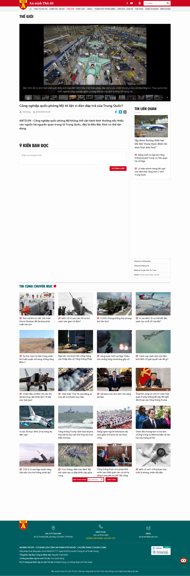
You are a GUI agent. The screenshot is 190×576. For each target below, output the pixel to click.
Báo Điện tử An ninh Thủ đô (23, 5)
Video (89, 9)
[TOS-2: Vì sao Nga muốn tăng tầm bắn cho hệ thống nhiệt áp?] (36, 455)
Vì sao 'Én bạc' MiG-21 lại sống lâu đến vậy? (35, 433)
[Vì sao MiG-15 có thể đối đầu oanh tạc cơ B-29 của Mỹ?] (153, 303)
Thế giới (70, 9)
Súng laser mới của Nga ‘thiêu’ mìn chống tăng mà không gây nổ (113, 358)
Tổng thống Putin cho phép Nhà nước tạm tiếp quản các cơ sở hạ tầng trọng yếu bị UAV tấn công (113, 472)
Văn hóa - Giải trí (125, 9)
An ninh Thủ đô (41, 3)
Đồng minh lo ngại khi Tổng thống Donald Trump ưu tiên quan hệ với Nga (151, 158)
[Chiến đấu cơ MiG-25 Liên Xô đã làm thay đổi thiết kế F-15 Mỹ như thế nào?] (36, 379)
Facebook (115, 112)
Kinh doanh (165, 9)
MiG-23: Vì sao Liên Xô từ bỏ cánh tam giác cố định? (74, 320)
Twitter (120, 112)
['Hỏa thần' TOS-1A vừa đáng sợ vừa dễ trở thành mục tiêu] (75, 379)
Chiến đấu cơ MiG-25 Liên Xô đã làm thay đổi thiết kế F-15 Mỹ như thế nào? (35, 397)
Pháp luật (80, 9)
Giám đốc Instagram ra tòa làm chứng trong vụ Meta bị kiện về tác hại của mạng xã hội (153, 434)
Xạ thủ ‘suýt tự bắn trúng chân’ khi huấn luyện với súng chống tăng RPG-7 (36, 359)
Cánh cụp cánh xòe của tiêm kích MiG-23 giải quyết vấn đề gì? (152, 358)
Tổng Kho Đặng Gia (141, 266)
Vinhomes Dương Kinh (142, 261)
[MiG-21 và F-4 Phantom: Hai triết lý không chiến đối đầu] (153, 455)
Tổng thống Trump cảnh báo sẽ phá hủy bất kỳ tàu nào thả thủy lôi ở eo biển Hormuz (75, 434)
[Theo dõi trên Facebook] (128, 3)
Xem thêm (111, 479)
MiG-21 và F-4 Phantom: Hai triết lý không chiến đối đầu (151, 471)
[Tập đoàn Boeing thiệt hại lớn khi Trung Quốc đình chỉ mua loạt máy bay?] (151, 126)
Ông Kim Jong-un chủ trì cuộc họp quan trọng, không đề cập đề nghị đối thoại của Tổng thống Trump (152, 397)
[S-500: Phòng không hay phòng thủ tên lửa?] (114, 303)
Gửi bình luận (118, 168)
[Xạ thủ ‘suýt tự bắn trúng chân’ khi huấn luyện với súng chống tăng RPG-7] (36, 341)
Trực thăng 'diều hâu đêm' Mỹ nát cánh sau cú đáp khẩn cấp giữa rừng (75, 472)
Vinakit (136, 275)
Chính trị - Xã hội (56, 9)
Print (125, 112)
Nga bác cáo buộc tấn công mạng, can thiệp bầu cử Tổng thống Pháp (75, 357)
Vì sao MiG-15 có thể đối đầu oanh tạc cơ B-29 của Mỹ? (151, 320)
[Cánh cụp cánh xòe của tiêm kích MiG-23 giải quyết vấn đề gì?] (153, 341)
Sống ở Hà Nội (151, 9)
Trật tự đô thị (40, 9)
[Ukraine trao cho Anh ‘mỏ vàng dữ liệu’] (114, 379)
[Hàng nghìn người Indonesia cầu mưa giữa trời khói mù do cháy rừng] (114, 417)
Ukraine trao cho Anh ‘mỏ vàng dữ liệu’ (114, 395)
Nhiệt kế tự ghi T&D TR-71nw (145, 270)
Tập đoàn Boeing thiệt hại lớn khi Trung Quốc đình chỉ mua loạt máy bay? (151, 144)
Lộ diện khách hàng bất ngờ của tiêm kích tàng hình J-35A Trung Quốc (150, 171)
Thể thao (139, 9)
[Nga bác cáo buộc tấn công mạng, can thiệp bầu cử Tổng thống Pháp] (75, 341)
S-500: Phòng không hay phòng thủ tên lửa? (114, 320)
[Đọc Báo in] (141, 3)
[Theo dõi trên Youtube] (131, 3)
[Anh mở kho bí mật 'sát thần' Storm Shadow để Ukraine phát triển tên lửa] (36, 303)
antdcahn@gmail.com (148, 537)
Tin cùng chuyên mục (36, 286)
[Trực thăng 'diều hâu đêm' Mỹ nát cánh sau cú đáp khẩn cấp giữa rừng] (75, 455)
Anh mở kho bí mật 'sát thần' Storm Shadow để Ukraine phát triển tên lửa (35, 321)
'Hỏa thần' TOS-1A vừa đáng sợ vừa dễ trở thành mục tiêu (75, 395)
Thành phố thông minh (104, 9)
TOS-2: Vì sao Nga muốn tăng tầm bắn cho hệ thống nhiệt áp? (35, 471)
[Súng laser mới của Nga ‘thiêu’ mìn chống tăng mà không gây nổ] (114, 341)
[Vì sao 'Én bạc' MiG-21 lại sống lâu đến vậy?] (36, 417)
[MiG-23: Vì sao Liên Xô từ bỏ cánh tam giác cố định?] (75, 303)
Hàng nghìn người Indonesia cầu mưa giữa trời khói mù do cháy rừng (112, 434)
